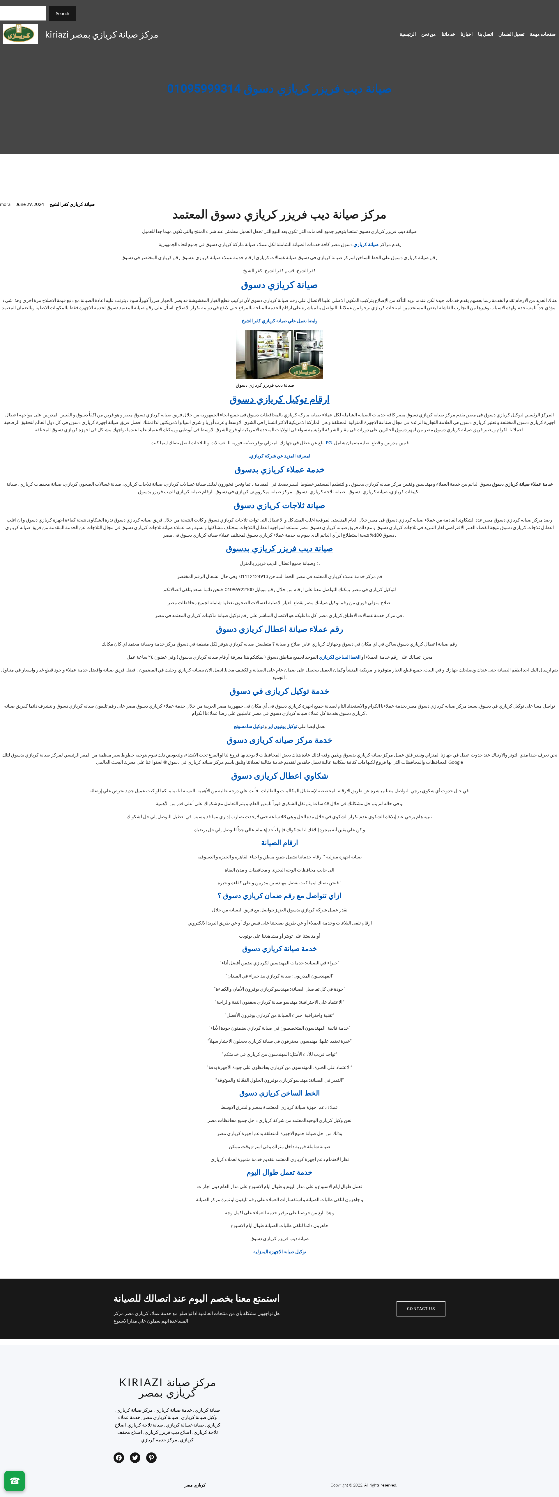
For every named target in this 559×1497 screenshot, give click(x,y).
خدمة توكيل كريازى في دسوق (279, 691)
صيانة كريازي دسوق (279, 285)
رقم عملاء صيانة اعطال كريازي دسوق (279, 629)
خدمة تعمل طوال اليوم (279, 1172)
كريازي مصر (195, 1484)
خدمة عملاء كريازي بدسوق (280, 470)
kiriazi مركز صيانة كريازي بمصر (101, 34)
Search (62, 13)
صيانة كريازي (366, 244)
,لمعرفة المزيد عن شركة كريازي (279, 455)
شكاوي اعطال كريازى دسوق (279, 776)
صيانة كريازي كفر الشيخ (72, 204)
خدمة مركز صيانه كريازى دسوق (279, 740)
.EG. (329, 442)
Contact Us (421, 1309)
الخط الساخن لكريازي (339, 657)
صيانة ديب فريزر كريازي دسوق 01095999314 (279, 89)
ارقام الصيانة (279, 843)
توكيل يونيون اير (282, 726)
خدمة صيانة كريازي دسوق (279, 949)
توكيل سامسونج (249, 726)
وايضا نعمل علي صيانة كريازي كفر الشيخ (280, 320)
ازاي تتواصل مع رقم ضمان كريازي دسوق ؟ (279, 896)
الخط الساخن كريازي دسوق (279, 1093)
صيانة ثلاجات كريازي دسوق (279, 506)
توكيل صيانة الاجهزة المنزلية (279, 1251)
